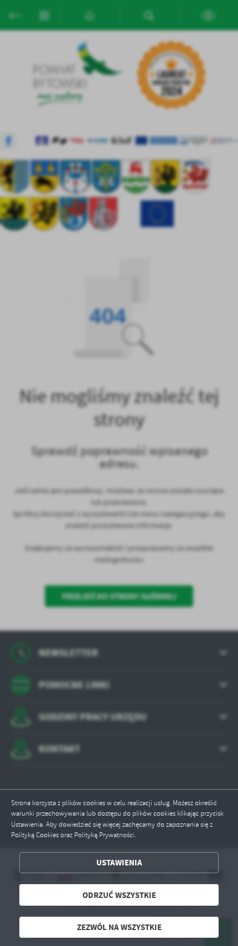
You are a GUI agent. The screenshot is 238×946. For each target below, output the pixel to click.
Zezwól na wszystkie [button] (119, 927)
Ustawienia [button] (119, 862)
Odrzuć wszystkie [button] (119, 895)
